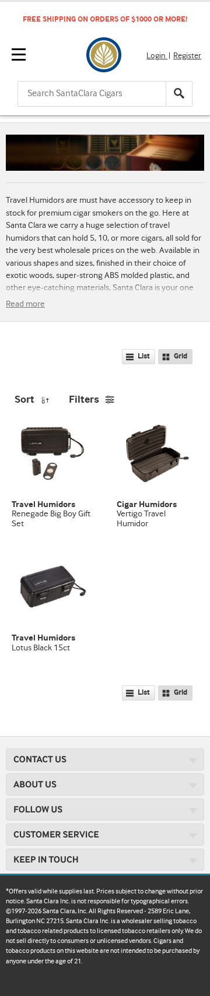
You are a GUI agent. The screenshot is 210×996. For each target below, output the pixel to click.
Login (156, 56)
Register (187, 56)
